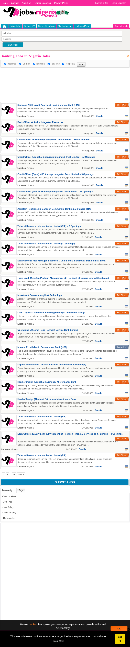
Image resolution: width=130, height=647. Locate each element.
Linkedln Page (82, 26)
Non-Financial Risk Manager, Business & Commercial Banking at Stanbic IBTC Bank (61, 260)
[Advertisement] (62, 75)
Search (13, 45)
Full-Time (26, 64)
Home (5, 3)
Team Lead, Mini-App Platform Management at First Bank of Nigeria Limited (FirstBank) (63, 278)
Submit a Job (101, 3)
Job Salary (8, 507)
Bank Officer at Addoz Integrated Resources (40, 122)
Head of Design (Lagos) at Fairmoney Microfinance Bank (46, 382)
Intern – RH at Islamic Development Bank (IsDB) (42, 347)
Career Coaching (43, 3)
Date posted (9, 518)
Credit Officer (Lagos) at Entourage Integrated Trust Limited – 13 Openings (56, 157)
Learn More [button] (58, 641)
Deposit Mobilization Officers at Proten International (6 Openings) (51, 364)
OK (119, 628)
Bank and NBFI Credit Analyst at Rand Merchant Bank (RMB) (48, 105)
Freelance (11, 64)
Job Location (9, 496)
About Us (26, 3)
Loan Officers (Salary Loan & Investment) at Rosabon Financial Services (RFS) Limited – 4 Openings (70, 434)
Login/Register (119, 3)
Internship (40, 64)
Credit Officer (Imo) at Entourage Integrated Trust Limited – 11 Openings (55, 191)
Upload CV (29, 26)
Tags (21, 490)
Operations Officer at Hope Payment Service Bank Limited (47, 330)
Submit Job (15, 26)
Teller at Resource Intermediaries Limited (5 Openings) (46, 243)
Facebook (126, 116)
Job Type (7, 501)
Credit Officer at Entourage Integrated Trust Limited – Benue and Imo (53, 139)
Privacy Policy (61, 3)
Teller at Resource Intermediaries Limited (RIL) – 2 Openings (49, 226)
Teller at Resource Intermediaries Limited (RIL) (41, 416)
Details (99, 116)
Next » (21, 474)
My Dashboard (65, 26)
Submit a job (121, 26)
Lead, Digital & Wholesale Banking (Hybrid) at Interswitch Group (51, 312)
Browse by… (8, 490)
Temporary (70, 64)
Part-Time (55, 64)
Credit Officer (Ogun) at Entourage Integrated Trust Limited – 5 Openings (55, 174)
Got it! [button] (120, 639)
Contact (15, 3)
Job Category (9, 512)
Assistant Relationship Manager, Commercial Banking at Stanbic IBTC (54, 209)
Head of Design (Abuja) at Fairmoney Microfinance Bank (46, 399)
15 (14, 474)
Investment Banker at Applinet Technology (39, 295)
